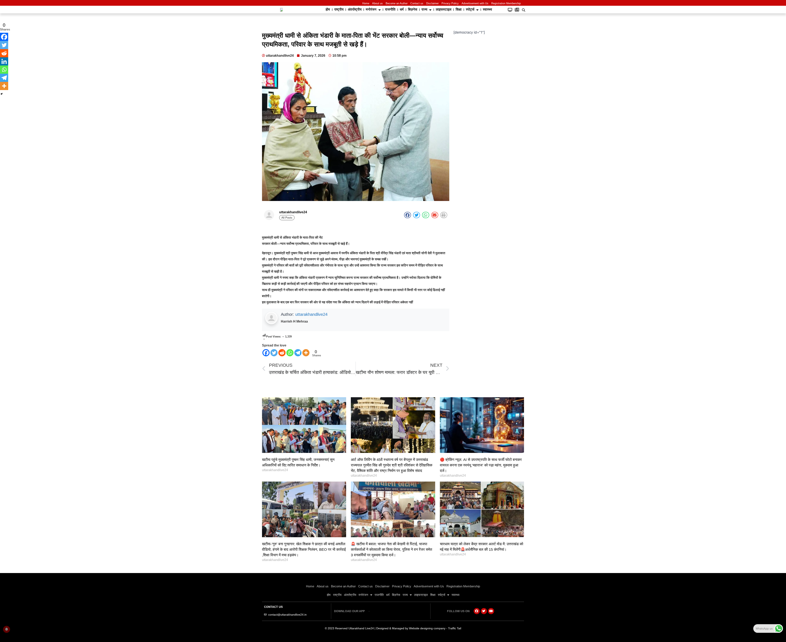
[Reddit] (282, 352)
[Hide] (1, 94)
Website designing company (427, 628)
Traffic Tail (454, 628)
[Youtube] (491, 611)
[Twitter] (274, 352)
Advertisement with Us (475, 3)
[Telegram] (298, 352)
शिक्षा (459, 9)
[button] (523, 10)
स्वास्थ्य (487, 9)
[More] (305, 352)
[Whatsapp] (290, 352)
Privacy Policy (450, 3)
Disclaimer (432, 3)
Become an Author (397, 3)
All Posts (286, 217)
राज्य (424, 9)
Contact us (416, 3)
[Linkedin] (4, 61)
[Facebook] (266, 352)
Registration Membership (506, 3)
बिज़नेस (412, 9)
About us (377, 3)
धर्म (402, 9)
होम (328, 9)
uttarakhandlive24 (311, 314)
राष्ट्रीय (338, 9)
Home (365, 3)
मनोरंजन (371, 9)
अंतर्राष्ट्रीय (354, 9)
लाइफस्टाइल (443, 9)
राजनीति (390, 9)
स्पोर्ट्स (470, 9)
